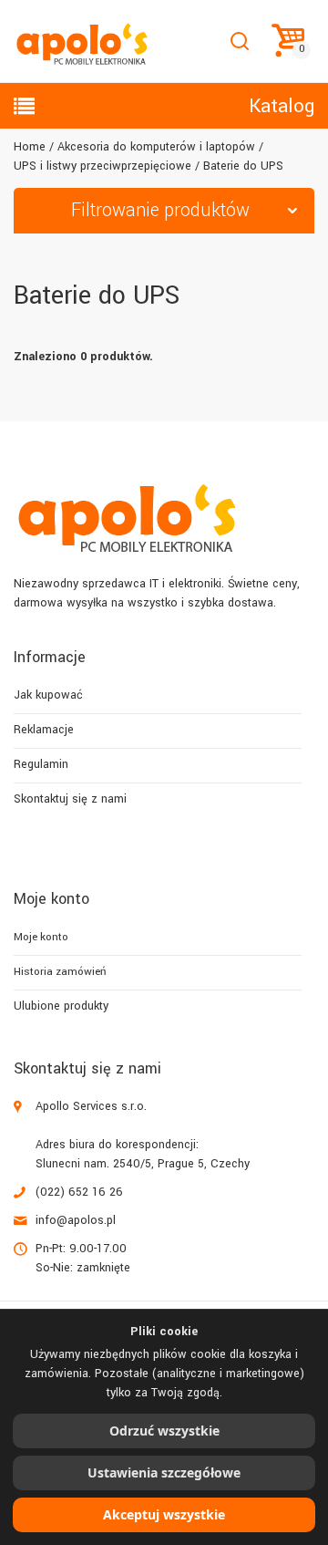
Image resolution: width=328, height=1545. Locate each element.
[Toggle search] (239, 41)
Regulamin (41, 764)
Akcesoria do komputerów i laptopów (156, 147)
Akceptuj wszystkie (164, 1514)
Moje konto (41, 937)
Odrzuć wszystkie (164, 1430)
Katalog (281, 105)
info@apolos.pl (76, 1220)
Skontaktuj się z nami (70, 799)
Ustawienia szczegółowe (164, 1472)
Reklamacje (44, 729)
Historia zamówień (60, 972)
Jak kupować (48, 695)
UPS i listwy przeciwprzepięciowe (102, 166)
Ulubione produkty (61, 1006)
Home (30, 147)
